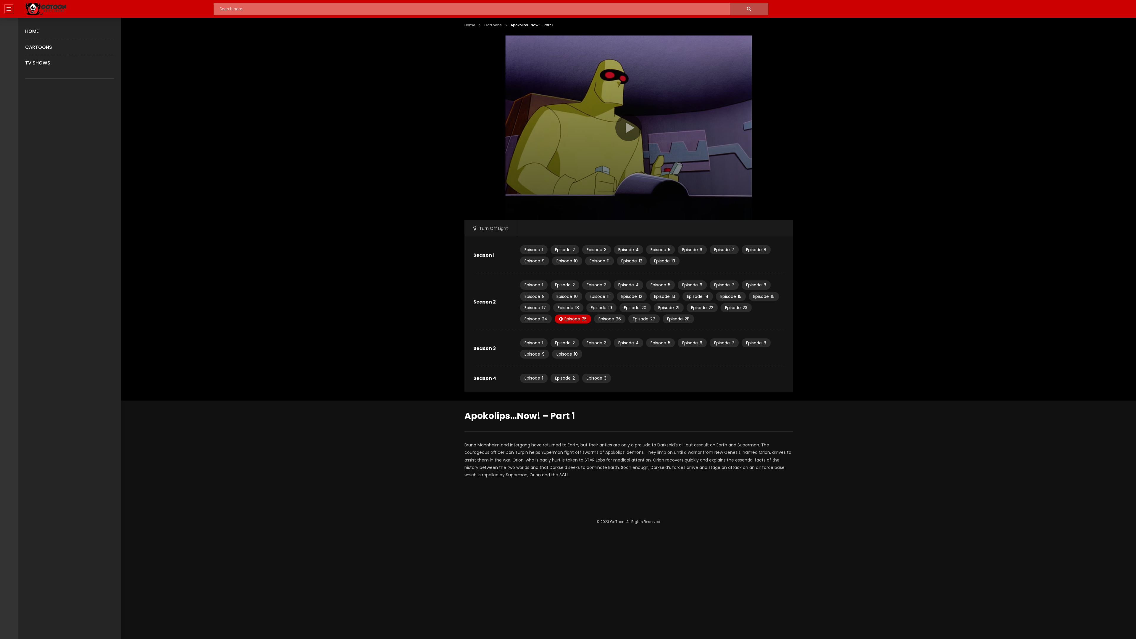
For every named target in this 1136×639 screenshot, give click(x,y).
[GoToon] (46, 9)
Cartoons (38, 47)
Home (32, 31)
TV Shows (37, 62)
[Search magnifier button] (749, 9)
